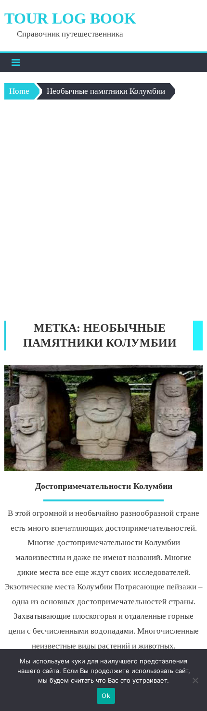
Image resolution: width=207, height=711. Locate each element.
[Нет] (195, 680)
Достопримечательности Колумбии (103, 486)
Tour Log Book (70, 18)
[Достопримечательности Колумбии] (103, 418)
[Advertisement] (103, 212)
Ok (106, 695)
